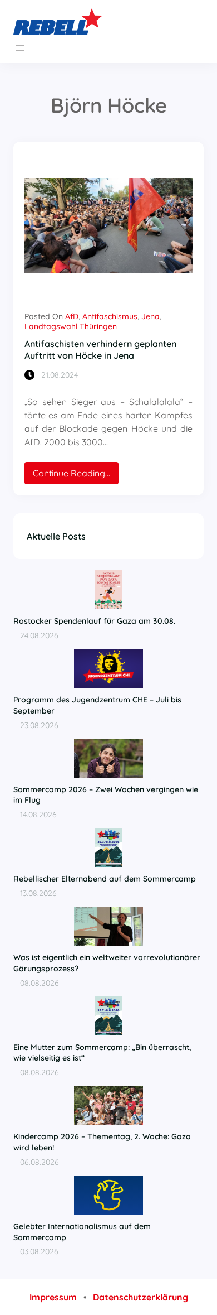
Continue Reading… (76, 475)
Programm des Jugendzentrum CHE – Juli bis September (97, 705)
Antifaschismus (109, 316)
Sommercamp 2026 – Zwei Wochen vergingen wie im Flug (105, 795)
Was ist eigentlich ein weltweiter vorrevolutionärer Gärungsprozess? (106, 963)
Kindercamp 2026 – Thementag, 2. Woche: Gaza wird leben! (102, 1142)
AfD (71, 316)
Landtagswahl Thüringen (70, 326)
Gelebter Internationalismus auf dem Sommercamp (82, 1231)
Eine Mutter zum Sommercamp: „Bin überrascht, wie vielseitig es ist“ (102, 1052)
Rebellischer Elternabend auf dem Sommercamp (104, 879)
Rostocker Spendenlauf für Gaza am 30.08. (94, 621)
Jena (150, 316)
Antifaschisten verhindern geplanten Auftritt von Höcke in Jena (100, 349)
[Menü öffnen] (20, 48)
